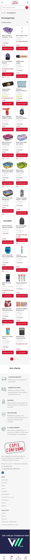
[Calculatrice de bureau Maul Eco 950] (22, 331)
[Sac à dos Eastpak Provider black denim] (22, 220)
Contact (3, 513)
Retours (3, 516)
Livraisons (4, 519)
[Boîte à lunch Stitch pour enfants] (22, 137)
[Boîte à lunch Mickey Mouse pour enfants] (8, 165)
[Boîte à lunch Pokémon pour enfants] (22, 165)
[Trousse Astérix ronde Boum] (8, 84)
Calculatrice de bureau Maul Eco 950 (20, 338)
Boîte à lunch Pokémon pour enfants (20, 171)
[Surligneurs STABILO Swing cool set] (22, 303)
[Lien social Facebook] (2, 472)
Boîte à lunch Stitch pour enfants (21, 143)
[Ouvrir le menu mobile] (2, 2)
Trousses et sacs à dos (7, 497)
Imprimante (4, 480)
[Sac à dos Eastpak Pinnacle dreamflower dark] (8, 56)
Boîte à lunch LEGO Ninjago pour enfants (7, 199)
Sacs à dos (18, 229)
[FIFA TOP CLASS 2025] (8, 278)
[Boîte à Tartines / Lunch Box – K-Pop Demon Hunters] (8, 30)
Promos (3, 503)
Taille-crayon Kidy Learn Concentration (7, 255)
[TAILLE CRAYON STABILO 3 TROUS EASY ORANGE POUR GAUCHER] (8, 111)
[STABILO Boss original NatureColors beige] (22, 56)
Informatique (5, 500)
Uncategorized (5, 39)
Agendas (3, 506)
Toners (3, 488)
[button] (8, 48)
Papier (3, 485)
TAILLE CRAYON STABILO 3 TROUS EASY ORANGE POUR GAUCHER (8, 119)
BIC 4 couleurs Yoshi (21, 35)
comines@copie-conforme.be (11, 469)
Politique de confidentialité (8, 522)
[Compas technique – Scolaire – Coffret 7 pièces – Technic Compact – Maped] (22, 193)
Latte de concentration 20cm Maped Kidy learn (21, 256)
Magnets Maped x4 (21, 283)
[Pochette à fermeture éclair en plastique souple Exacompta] (22, 84)
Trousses (4, 92)
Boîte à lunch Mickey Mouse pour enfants (7, 170)
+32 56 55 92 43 (7, 466)
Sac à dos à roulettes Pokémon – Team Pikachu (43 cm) (21, 119)
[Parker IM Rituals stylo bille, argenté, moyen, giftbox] (8, 220)
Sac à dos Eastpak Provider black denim (21, 227)
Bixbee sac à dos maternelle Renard (7, 309)
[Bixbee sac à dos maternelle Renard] (8, 303)
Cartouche (4, 483)
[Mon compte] (27, 2)
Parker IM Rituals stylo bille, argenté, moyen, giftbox (7, 227)
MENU (3, 477)
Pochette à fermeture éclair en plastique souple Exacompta (21, 91)
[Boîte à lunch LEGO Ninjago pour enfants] (8, 193)
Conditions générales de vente (9, 524)
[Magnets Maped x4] (22, 278)
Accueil (3, 13)
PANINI (4, 286)
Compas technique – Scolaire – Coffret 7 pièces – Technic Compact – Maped (21, 200)
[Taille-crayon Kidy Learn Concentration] (8, 250)
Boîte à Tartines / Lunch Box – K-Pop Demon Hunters (7, 37)
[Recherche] (26, 7)
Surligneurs (19, 65)
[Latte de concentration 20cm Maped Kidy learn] (22, 250)
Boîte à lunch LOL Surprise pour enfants (7, 144)
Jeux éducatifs (5, 494)
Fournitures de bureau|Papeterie (6, 340)
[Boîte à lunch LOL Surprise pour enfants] (8, 137)
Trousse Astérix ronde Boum (6, 89)
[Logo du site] (15, 2)
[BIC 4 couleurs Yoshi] (22, 30)
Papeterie (4, 491)
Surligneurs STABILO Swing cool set (22, 309)
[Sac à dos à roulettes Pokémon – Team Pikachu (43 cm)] (22, 111)
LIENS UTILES (5, 510)
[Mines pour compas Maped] (8, 331)
